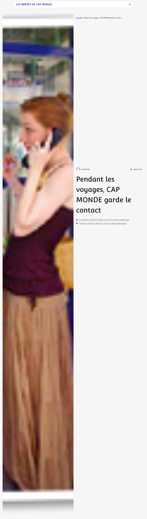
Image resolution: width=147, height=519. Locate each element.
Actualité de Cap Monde (88, 220)
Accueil (79, 18)
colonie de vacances (86, 223)
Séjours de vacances (105, 220)
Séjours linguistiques (121, 220)
